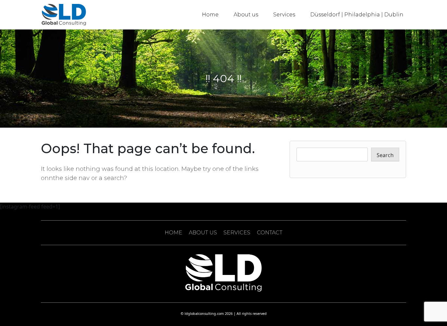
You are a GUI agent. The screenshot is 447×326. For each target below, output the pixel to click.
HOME (173, 232)
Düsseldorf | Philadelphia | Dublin (356, 14)
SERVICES (237, 232)
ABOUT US (203, 232)
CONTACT (269, 232)
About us (246, 14)
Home (210, 14)
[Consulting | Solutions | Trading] (64, 14)
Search (385, 155)
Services (284, 14)
